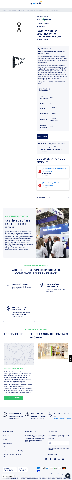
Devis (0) (70, 358)
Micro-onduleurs (12, 10)
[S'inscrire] (67, 443)
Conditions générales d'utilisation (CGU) (12, 455)
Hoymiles (20, 10)
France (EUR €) (9, 470)
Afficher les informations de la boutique (51, 150)
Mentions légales (7, 443)
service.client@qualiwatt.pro (62, 419)
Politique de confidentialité (10, 447)
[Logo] (36, 3)
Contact (5, 439)
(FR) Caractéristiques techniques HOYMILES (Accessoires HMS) (55, 170)
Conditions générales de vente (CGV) (13, 451)
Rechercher (6, 435)
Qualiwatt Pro (57, 474)
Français (21, 470)
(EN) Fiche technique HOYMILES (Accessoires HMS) (51, 184)
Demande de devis (42, 136)
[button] (68, 3)
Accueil (4, 10)
